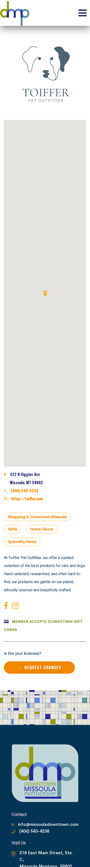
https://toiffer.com (27, 499)
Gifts (12, 529)
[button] (45, 293)
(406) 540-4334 (24, 491)
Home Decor (41, 529)
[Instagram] (16, 606)
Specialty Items (22, 541)
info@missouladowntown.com (48, 824)
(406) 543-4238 (34, 831)
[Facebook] (7, 606)
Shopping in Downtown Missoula (37, 516)
